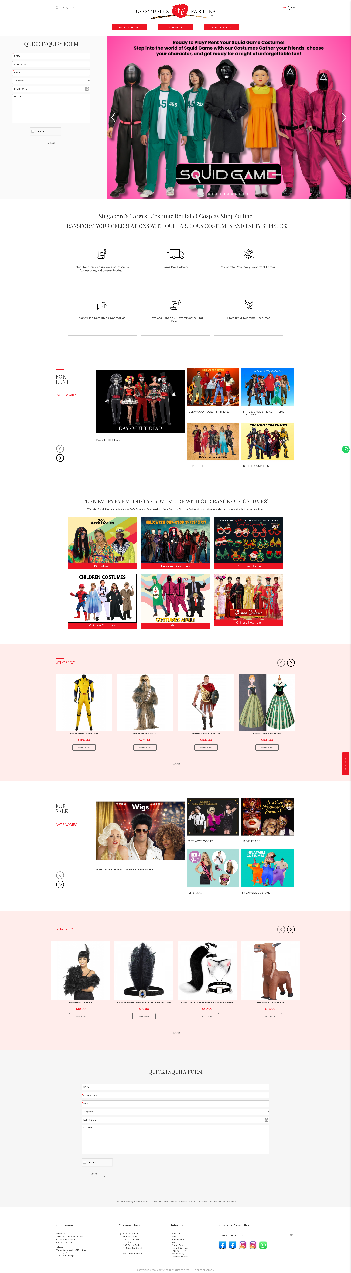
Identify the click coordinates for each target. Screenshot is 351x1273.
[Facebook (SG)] (233, 1245)
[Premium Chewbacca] (145, 702)
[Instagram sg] (253, 1245)
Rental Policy (178, 1239)
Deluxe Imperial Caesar (206, 734)
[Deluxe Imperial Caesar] (206, 702)
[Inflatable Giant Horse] (270, 970)
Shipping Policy (179, 1251)
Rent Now (84, 747)
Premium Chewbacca (145, 734)
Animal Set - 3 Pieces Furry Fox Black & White (207, 1003)
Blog (174, 1236)
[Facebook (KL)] (222, 1245)
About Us (176, 1234)
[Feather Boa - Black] (80, 970)
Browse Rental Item (129, 27)
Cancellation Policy (180, 1257)
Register (74, 8)
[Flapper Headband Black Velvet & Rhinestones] (143, 970)
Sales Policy (177, 1242)
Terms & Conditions (180, 1248)
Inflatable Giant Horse (270, 1003)
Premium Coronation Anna (267, 734)
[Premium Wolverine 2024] (84, 702)
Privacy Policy (178, 1245)
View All (175, 764)
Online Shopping (221, 27)
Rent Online (175, 27)
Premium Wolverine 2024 (84, 734)
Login (64, 8)
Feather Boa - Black (81, 1003)
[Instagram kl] (243, 1245)
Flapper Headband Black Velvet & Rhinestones (144, 1003)
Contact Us (346, 763)
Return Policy (178, 1254)
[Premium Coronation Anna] (267, 702)
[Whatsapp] (263, 1245)
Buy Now (81, 1016)
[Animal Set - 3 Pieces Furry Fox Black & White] (207, 970)
